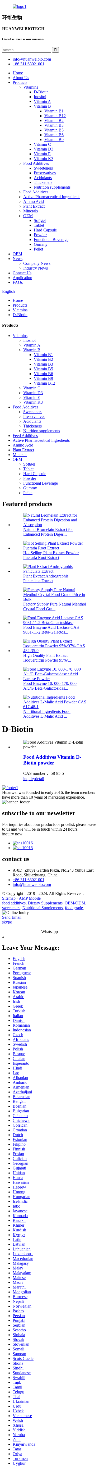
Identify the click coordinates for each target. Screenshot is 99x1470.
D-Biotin (41, 92)
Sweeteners (43, 168)
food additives (14, 903)
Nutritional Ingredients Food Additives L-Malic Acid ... (46, 713)
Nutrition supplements (52, 187)
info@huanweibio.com (32, 884)
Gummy (41, 244)
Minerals (30, 211)
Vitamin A (42, 101)
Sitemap (9, 898)
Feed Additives (35, 192)
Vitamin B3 (54, 125)
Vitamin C (42, 144)
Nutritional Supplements (42, 907)
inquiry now (12, 834)
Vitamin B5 (54, 130)
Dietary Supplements (45, 903)
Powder (40, 235)
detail (39, 778)
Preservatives (45, 173)
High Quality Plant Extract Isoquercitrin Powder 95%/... (47, 657)
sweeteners (11, 907)
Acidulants (43, 177)
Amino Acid (33, 201)
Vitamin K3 (43, 158)
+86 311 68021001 (28, 879)
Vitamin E (42, 154)
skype (7, 922)
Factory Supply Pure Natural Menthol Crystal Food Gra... (54, 606)
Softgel (40, 220)
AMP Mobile (30, 898)
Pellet (38, 249)
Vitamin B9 (54, 139)
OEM (28, 215)
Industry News (35, 268)
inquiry (29, 778)
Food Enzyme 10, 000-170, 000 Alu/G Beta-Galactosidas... (50, 685)
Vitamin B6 (54, 135)
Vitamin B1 (54, 111)
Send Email (11, 917)
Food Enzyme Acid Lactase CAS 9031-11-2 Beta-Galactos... (51, 629)
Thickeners (43, 182)
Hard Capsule (45, 230)
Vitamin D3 (43, 149)
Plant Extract (34, 206)
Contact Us (22, 273)
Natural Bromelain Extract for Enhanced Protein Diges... (48, 531)
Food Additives (36, 163)
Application (22, 277)
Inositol (40, 96)
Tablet (39, 225)
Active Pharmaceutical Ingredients (51, 196)
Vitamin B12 (55, 115)
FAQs (18, 282)
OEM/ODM (75, 903)
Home (18, 73)
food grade (74, 907)
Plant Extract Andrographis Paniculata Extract (45, 578)
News (17, 258)
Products (20, 82)
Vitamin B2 (54, 120)
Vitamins (30, 87)
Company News (36, 263)
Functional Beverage (51, 239)
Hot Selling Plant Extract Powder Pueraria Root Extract (51, 555)
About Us (21, 77)
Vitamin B (42, 106)
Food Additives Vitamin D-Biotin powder (52, 760)
